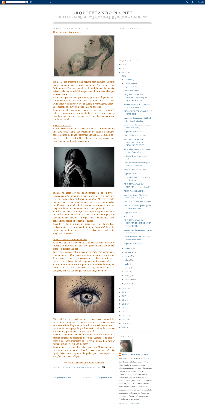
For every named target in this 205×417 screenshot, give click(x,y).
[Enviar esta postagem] (103, 367)
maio (127, 267)
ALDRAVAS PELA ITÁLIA (134, 191)
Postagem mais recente (62, 377)
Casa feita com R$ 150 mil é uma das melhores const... (137, 238)
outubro (128, 248)
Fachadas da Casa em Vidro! (135, 169)
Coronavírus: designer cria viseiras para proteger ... (138, 231)
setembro (128, 252)
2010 (124, 323)
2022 (124, 68)
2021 (124, 72)
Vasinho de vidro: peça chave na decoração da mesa (137, 106)
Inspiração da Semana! (133, 86)
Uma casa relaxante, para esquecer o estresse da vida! (137, 207)
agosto (127, 256)
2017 (124, 296)
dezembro (129, 79)
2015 (124, 303)
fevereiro (128, 279)
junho (127, 263)
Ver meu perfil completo (131, 403)
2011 (124, 319)
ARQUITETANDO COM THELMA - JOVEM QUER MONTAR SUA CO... (136, 97)
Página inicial (84, 377)
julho (127, 260)
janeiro (128, 283)
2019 (124, 288)
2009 (124, 327)
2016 (124, 300)
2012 (124, 315)
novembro (129, 83)
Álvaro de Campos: (131, 90)
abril (127, 271)
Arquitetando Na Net (102, 12)
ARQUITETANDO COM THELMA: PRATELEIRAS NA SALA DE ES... (137, 223)
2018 (124, 292)
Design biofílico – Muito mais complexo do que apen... (136, 196)
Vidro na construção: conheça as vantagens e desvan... (137, 164)
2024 (124, 64)
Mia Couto (128, 216)
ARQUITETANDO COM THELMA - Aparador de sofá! (137, 185)
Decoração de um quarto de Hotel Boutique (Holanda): (137, 119)
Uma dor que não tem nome (135, 135)
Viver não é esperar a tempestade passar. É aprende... (137, 150)
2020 (124, 76)
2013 (124, 311)
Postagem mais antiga (106, 377)
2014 (124, 307)
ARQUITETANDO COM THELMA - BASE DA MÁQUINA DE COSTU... (135, 142)
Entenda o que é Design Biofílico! (137, 201)
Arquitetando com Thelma (135, 354)
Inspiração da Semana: (133, 131)
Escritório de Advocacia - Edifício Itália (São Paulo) (137, 126)
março (127, 275)
